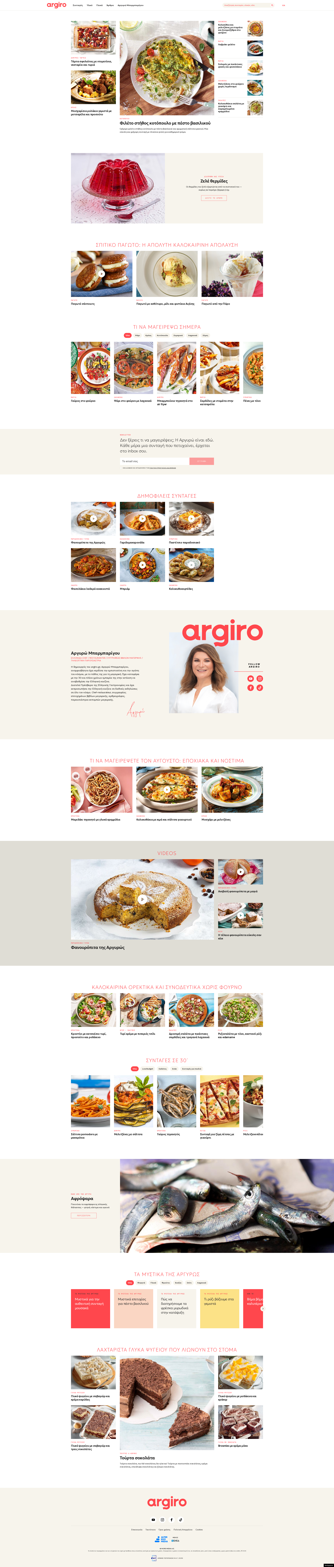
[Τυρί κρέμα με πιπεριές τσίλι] (142, 1010)
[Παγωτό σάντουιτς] (101, 274)
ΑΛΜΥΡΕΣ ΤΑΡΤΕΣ (78, 58)
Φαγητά (141, 1283)
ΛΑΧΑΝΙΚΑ (222, 22)
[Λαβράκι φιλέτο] (255, 48)
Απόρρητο (329, 1565)
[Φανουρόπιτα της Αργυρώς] (93, 519)
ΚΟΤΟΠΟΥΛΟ (124, 119)
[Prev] (71, 367)
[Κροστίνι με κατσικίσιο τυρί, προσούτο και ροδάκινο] (93, 1010)
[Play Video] (142, 899)
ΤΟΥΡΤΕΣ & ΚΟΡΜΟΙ (128, 1453)
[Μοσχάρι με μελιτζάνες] (232, 790)
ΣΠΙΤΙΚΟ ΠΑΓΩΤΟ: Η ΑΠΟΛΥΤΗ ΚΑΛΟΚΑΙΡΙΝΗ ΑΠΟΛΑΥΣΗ (167, 245)
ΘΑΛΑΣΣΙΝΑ (125, 539)
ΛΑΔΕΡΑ (74, 585)
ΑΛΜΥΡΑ (160, 397)
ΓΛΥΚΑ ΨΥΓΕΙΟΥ (78, 1393)
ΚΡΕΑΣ (73, 107)
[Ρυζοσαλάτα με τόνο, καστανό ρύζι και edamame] (240, 1010)
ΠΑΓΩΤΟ (74, 300)
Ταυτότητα (150, 1529)
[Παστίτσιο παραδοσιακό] (191, 519)
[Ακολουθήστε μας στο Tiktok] (260, 687)
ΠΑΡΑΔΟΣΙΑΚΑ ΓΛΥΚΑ (80, 539)
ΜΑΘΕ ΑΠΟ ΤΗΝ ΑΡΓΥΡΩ (81, 1194)
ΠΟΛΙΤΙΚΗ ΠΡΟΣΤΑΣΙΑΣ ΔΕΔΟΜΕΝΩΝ (163, 468)
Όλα (128, 335)
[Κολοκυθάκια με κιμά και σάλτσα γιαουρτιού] (167, 790)
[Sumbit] (272, 5)
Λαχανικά (192, 335)
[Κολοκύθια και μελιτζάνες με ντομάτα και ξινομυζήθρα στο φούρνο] (255, 29)
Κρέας (148, 335)
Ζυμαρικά (178, 335)
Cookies (199, 1529)
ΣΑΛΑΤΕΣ (222, 100)
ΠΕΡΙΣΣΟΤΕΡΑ (83, 1215)
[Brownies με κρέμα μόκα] (240, 1422)
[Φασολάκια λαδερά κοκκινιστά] (93, 565)
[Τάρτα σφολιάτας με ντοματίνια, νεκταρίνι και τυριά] (93, 38)
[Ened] (175, 1540)
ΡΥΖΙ (220, 1030)
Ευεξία (178, 1283)
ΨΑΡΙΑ (220, 41)
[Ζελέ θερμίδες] (118, 188)
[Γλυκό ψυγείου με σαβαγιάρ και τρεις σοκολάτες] (93, 1422)
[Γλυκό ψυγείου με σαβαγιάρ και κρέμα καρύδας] (93, 1372)
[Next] (263, 367)
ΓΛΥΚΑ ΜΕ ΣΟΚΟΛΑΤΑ (227, 1442)
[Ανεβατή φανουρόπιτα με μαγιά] (240, 871)
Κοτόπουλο (162, 335)
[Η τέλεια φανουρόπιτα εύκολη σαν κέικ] (240, 915)
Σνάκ (174, 1069)
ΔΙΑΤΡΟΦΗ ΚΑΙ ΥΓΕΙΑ (214, 177)
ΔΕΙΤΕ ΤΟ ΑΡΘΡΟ (214, 198)
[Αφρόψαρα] (227, 1206)
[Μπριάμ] (142, 565)
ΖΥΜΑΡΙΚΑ (247, 397)
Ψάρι (137, 335)
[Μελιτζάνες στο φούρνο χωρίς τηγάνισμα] (255, 88)
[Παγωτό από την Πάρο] (232, 274)
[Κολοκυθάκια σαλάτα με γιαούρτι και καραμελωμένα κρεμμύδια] (255, 107)
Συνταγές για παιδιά (191, 1069)
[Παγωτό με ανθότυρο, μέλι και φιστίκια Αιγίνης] (167, 274)
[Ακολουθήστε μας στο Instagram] (260, 678)
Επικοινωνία (136, 1529)
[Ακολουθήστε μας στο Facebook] (250, 687)
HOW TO (250, 1294)
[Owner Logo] (161, 1539)
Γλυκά (153, 1283)
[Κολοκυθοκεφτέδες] (191, 565)
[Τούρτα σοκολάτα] (167, 1403)
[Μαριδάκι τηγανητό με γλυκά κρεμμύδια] (101, 790)
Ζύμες (205, 335)
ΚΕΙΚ (220, 932)
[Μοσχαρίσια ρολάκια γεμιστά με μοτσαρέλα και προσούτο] (93, 87)
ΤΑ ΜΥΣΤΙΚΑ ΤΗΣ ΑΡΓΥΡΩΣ (86, 1294)
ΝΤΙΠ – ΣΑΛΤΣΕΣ (127, 1030)
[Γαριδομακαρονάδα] (142, 519)
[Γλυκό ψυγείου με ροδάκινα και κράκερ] (240, 1372)
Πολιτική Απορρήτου (183, 1529)
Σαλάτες (163, 1069)
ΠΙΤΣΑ (202, 1131)
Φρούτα (166, 1283)
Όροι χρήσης (164, 1529)
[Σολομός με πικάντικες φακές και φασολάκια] (255, 68)
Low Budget (147, 1069)
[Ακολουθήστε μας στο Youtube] (250, 678)
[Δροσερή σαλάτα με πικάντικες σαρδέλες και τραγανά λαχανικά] (191, 1010)
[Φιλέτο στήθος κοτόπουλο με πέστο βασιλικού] (167, 68)
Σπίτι (189, 1283)
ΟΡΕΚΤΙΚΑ (75, 816)
